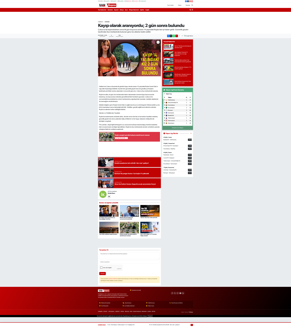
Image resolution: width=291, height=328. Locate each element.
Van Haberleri (102, 10)
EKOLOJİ (127, 311)
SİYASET (105, 311)
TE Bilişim (191, 312)
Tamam (150, 316)
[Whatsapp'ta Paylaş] (173, 36)
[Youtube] (180, 293)
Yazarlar (188, 5)
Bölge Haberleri (134, 10)
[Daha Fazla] (176, 36)
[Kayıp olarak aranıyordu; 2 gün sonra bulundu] (129, 57)
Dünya (122, 10)
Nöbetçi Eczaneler (105, 302)
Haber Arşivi (151, 305)
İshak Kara (111, 193)
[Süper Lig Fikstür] (191, 133)
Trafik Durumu (151, 302)
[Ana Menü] (192, 10)
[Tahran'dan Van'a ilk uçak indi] (150, 210)
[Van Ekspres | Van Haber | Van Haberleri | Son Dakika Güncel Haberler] (107, 5)
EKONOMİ (144, 311)
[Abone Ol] (188, 36)
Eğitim (142, 10)
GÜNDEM (107, 21)
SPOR (131, 311)
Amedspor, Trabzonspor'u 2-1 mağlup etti (123, 324)
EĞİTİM (153, 311)
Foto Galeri (170, 5)
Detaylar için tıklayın (177, 127)
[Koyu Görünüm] (190, 10)
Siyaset (116, 10)
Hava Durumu (128, 302)
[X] (175, 293)
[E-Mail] (109, 196)
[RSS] (183, 293)
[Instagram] (177, 293)
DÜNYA (122, 311)
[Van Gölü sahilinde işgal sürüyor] (109, 227)
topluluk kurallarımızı (113, 278)
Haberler (100, 21)
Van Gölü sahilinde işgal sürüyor (108, 234)
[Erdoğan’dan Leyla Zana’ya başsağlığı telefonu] (109, 210)
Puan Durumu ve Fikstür (177, 302)
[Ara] (192, 5)
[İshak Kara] (103, 194)
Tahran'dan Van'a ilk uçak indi (148, 217)
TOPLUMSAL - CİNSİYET (114, 311)
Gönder (102, 273)
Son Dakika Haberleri (129, 305)
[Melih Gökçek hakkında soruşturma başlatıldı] (129, 210)
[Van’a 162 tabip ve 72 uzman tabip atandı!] (150, 227)
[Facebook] (172, 293)
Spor (126, 10)
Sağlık (147, 10)
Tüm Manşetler (104, 305)
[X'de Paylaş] (171, 36)
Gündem (110, 10)
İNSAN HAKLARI (137, 311)
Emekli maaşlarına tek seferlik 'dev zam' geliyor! (166, 324)
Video (179, 5)
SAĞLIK (149, 311)
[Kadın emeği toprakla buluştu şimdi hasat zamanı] (129, 227)
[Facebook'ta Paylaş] (168, 36)
